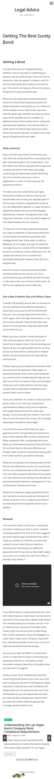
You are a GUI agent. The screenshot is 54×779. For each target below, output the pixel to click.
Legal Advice (27, 9)
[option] (27, 738)
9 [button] (35, 759)
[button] (5, 738)
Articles (8, 720)
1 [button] (17, 759)
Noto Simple (30, 772)
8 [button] (32, 759)
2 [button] (19, 759)
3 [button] (21, 759)
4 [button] (24, 759)
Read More (10, 754)
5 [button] (26, 759)
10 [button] (37, 759)
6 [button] (28, 759)
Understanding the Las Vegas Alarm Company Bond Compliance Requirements (24, 728)
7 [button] (30, 759)
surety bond (18, 310)
